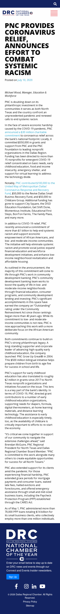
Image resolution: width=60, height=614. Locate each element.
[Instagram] (26, 586)
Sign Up (13, 576)
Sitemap (30, 605)
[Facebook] (16, 586)
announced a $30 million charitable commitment (26, 133)
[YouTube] (42, 586)
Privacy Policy (30, 601)
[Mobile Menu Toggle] (54, 13)
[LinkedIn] (34, 586)
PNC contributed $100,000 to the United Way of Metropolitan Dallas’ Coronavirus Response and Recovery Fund (30, 188)
